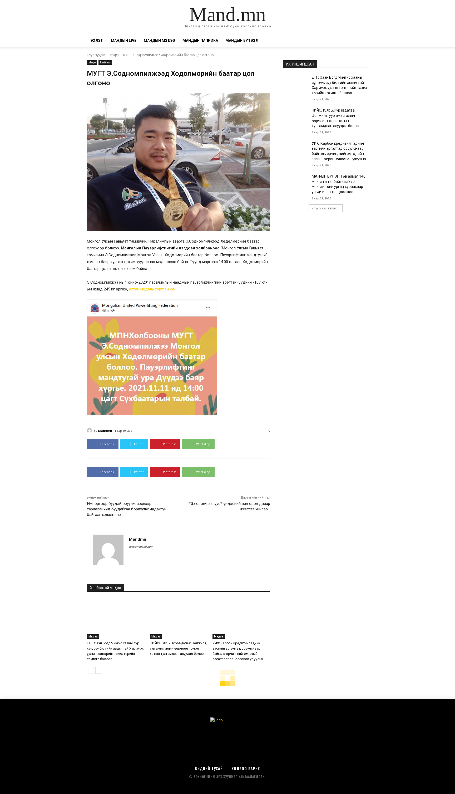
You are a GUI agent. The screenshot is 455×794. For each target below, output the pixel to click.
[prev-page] (90, 670)
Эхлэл (97, 40)
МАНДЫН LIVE (123, 40)
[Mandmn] (90, 430)
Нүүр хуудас (96, 55)
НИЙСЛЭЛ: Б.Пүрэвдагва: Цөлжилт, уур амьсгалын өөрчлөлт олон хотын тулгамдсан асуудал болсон (178, 648)
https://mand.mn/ (141, 547)
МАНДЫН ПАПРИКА (200, 40)
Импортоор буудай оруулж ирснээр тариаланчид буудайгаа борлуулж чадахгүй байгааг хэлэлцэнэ (126, 509)
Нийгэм (105, 62)
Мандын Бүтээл (241, 40)
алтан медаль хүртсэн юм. (152, 289)
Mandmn (105, 431)
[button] (361, 40)
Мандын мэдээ (159, 40)
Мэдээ (114, 55)
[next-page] (98, 670)
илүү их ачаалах (324, 208)
